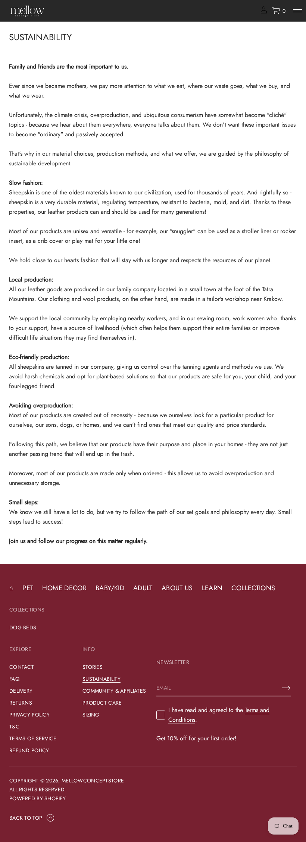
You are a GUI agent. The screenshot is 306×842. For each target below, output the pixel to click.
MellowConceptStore (93, 780)
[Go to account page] (263, 12)
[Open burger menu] (297, 11)
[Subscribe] (286, 687)
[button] (278, 11)
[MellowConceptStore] (27, 11)
